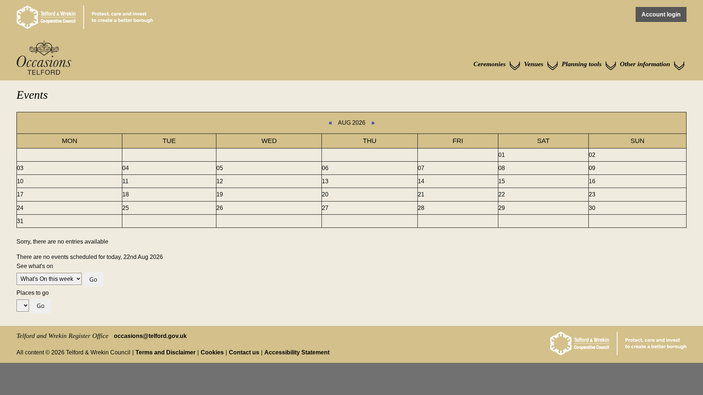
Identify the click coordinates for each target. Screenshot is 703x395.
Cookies (212, 352)
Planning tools (582, 64)
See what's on (34, 266)
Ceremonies (489, 64)
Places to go (32, 293)
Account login (661, 14)
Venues (533, 64)
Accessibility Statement (297, 352)
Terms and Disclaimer (165, 352)
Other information (645, 64)
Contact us (244, 352)
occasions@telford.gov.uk (150, 336)
